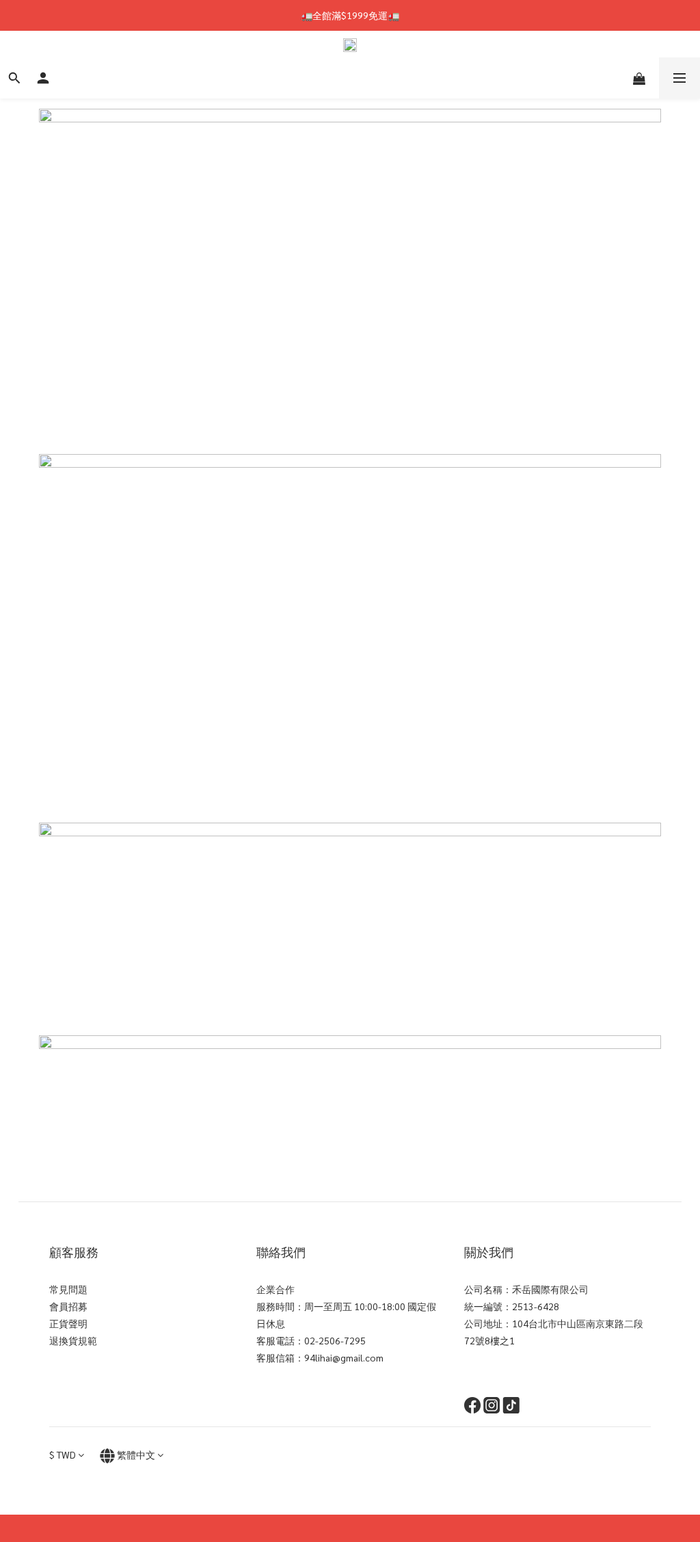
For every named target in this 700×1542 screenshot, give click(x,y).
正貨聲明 (68, 1323)
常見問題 (68, 1289)
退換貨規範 (73, 1340)
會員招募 (68, 1306)
